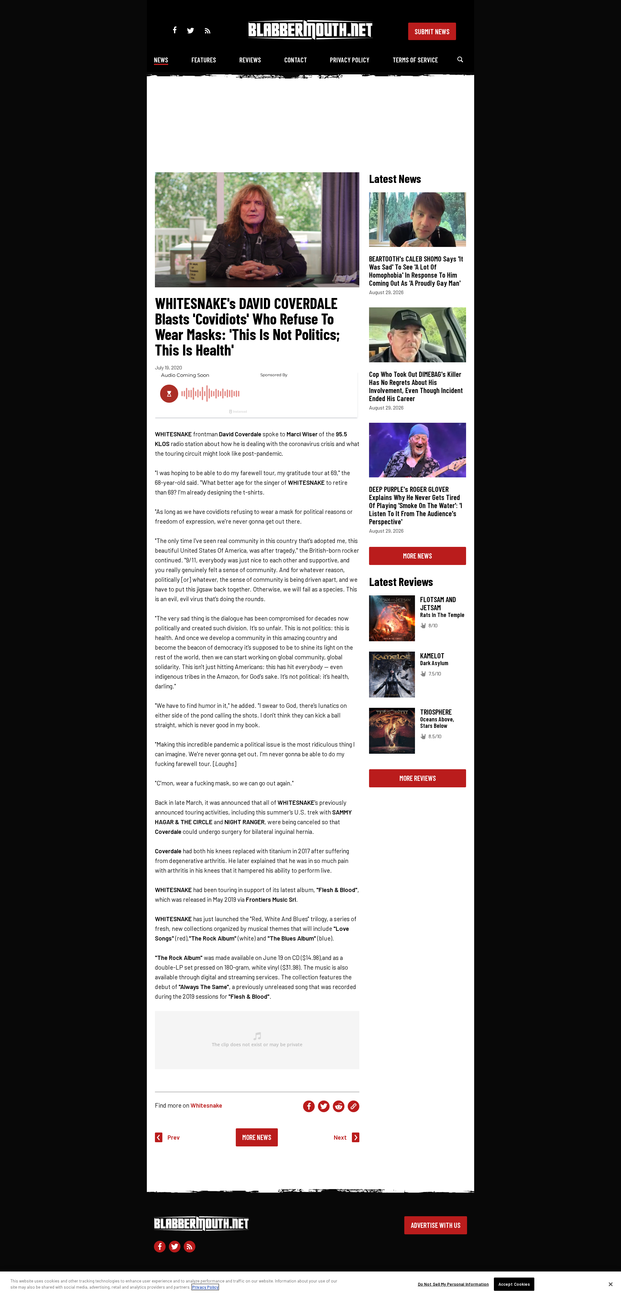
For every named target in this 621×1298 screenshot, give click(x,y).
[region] (310, 1284)
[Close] (611, 1284)
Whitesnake (206, 1105)
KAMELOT (432, 655)
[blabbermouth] (310, 37)
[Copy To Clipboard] (353, 1106)
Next (340, 1137)
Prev (174, 1137)
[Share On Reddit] (338, 1106)
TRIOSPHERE (436, 711)
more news (417, 555)
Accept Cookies (514, 1284)
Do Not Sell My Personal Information (453, 1284)
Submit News (432, 31)
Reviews (250, 60)
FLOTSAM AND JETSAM (438, 603)
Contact (295, 60)
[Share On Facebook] (309, 1106)
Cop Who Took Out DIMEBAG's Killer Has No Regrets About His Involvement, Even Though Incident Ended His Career (416, 386)
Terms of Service (415, 60)
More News (256, 1137)
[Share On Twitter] (324, 1106)
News (161, 60)
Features (203, 60)
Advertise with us (436, 1225)
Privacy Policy (349, 60)
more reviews (417, 778)
